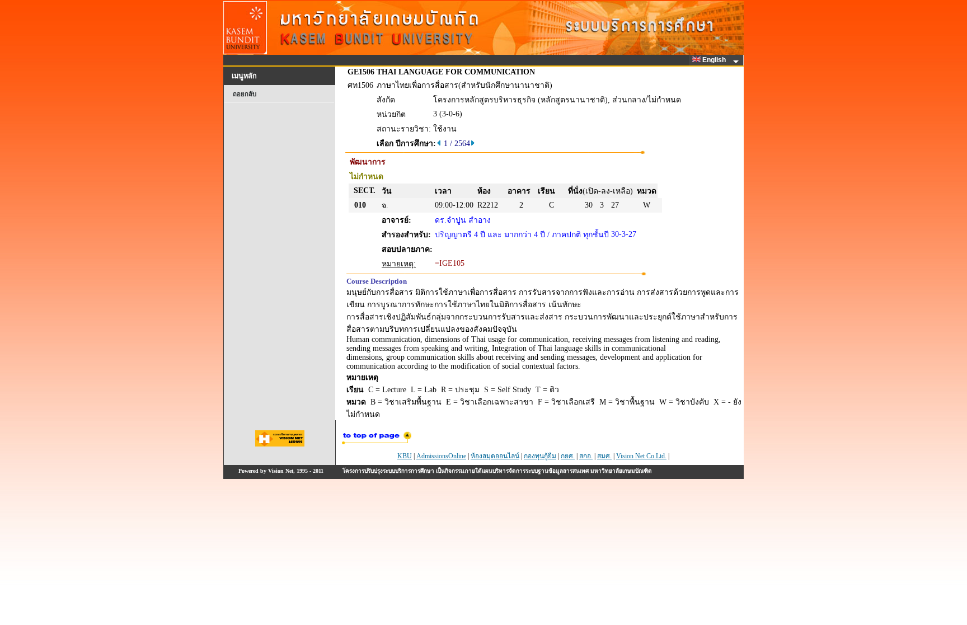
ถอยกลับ (244, 94)
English (715, 60)
